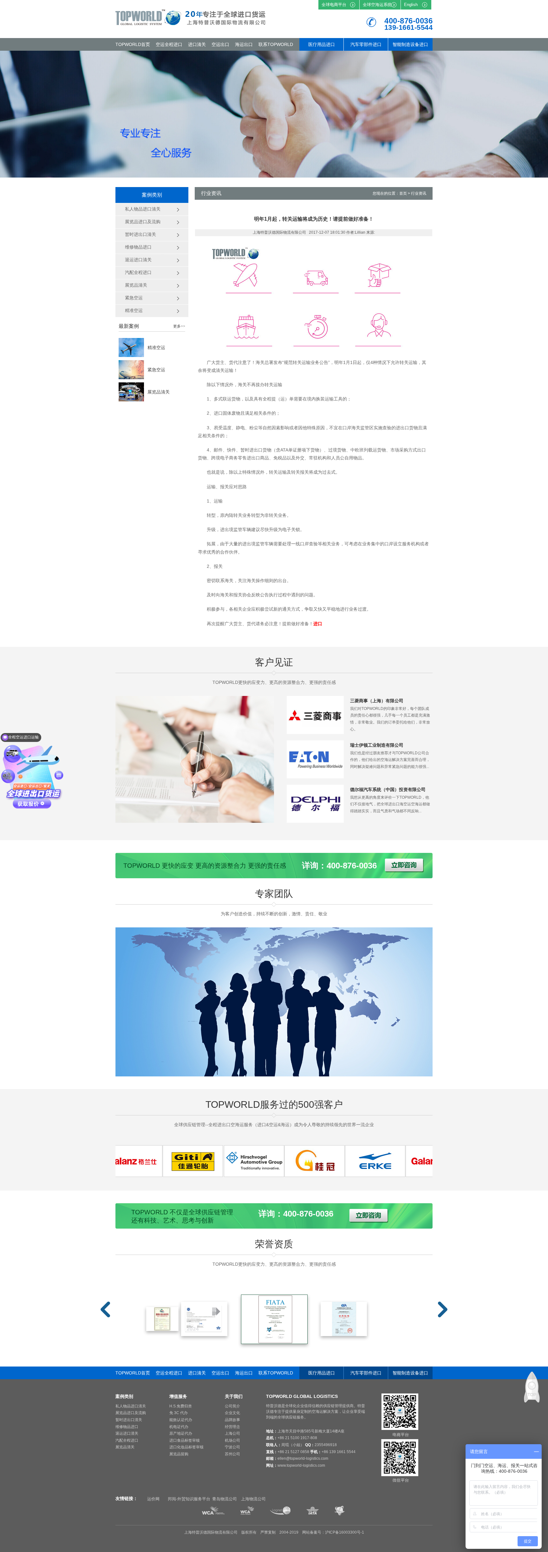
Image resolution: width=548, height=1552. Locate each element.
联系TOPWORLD (275, 44)
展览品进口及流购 (130, 1413)
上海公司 (232, 1433)
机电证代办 (178, 1427)
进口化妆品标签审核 (186, 1447)
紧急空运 (156, 369)
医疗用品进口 (321, 44)
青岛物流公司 (224, 1499)
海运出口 (244, 44)
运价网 (153, 1499)
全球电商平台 (334, 4)
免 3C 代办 (178, 1413)
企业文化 (232, 1413)
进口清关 (197, 44)
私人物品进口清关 (130, 1406)
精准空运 (156, 347)
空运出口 (220, 44)
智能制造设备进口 (410, 44)
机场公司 (232, 1440)
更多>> (179, 326)
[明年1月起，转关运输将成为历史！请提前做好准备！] (157, 1175)
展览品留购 (178, 1454)
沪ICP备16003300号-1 (344, 1532)
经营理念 (232, 1427)
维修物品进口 (126, 1427)
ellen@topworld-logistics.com (302, 1458)
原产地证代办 (180, 1433)
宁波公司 (232, 1447)
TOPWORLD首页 (132, 44)
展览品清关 (158, 391)
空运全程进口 (169, 44)
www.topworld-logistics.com (301, 1465)
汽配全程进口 (126, 1440)
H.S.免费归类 (180, 1406)
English (411, 4)
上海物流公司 (253, 1499)
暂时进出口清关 (128, 1420)
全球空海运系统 (377, 4)
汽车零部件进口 (366, 44)
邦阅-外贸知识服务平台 (189, 1499)
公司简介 (232, 1406)
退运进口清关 (126, 1433)
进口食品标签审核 (184, 1440)
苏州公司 (232, 1454)
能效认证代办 (180, 1420)
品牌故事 (232, 1420)
